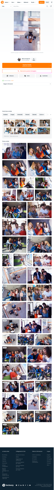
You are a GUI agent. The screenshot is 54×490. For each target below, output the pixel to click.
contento (42, 114)
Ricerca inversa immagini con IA (5, 470)
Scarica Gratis (27, 65)
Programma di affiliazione (19, 459)
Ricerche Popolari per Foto (20, 466)
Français (48, 463)
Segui (34, 60)
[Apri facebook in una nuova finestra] (16, 485)
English (47, 455)
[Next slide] (48, 114)
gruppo (12, 114)
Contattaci (34, 457)
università (19, 114)
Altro (47, 465)
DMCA (17, 457)
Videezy (4, 459)
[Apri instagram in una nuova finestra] (18, 485)
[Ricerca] (47, 6)
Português (48, 459)
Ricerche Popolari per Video (20, 469)
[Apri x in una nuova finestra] (27, 485)
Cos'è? (12, 80)
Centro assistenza (36, 455)
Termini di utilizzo (37, 485)
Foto (13, 2)
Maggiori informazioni (8, 83)
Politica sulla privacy (46, 485)
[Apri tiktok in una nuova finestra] (25, 485)
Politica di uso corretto (45, 486)
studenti (5, 114)
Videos (18, 2)
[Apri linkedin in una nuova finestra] (21, 485)
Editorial (26, 2)
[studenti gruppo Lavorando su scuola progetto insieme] (14, 151)
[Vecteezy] (2, 2)
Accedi (47, 2)
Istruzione (4, 463)
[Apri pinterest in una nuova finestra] (23, 485)
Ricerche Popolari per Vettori (20, 463)
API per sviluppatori (5, 465)
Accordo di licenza (20, 455)
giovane (34, 114)
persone (27, 114)
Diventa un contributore (35, 461)
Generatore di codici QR (5, 478)
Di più (32, 2)
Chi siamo (34, 459)
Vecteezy (4, 457)
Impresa (4, 461)
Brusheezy (4, 455)
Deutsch (48, 461)
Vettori (6, 2)
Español (48, 457)
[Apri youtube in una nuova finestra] (30, 485)
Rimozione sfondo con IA (5, 474)
